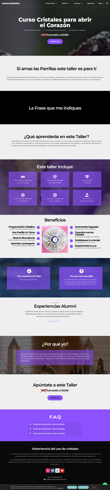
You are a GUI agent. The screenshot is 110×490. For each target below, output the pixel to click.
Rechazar (83, 487)
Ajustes (94, 487)
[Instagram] (48, 470)
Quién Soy (90, 3)
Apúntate (55, 41)
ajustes (61, 488)
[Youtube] (62, 470)
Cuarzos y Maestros (11, 3)
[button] (107, 3)
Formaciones (50, 3)
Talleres (64, 3)
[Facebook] (52, 470)
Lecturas (77, 3)
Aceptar (72, 487)
